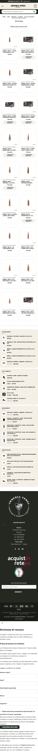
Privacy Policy (24, 614)
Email (2, 680)
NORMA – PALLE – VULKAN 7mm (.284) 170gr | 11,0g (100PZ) (10, 84)
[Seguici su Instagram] (19, 549)
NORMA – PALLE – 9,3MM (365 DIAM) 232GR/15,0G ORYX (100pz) (9, 116)
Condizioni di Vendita (29, 612)
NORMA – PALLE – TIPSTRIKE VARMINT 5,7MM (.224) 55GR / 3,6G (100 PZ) (28, 182)
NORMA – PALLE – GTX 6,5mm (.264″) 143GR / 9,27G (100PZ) (27, 247)
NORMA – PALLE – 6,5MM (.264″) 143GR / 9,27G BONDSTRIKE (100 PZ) (27, 149)
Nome (2, 696)
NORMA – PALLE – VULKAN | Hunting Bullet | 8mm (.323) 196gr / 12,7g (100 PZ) (28, 84)
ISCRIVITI (18, 592)
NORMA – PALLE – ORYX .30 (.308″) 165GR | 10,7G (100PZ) (28, 312)
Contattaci (17, 612)
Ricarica (20, 16)
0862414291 (26, 1)
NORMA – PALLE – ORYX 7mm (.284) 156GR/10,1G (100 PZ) (28, 51)
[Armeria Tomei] (18, 6)
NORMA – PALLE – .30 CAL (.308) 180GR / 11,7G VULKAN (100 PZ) (9, 51)
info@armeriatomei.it (27, 745)
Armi (8, 16)
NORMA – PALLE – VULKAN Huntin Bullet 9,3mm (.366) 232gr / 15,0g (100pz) (28, 116)
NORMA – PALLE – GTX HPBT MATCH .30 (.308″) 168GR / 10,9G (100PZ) (9, 280)
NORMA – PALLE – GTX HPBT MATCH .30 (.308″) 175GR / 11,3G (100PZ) (28, 280)
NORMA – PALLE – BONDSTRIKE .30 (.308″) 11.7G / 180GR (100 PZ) (9, 149)
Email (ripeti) (8, 688)
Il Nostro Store (7, 612)
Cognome (3, 703)
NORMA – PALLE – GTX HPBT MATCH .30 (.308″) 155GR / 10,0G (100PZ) (9, 312)
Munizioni (14, 16)
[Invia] (34, 11)
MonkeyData (19, 619)
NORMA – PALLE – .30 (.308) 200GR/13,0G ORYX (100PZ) (8, 247)
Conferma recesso (10, 727)
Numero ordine (5, 672)
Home (4, 16)
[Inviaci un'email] (22, 549)
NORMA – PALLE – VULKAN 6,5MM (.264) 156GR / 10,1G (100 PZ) (10, 215)
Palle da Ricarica (29, 16)
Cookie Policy (13, 614)
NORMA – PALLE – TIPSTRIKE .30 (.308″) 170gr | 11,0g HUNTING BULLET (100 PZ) (9, 182)
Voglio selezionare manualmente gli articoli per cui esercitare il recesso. (17, 713)
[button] (2, 6)
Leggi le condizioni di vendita (10, 668)
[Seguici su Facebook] (15, 549)
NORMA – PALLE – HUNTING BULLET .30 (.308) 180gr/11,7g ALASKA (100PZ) (27, 215)
